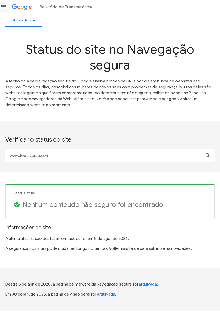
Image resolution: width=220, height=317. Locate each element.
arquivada (148, 284)
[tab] (23, 20)
